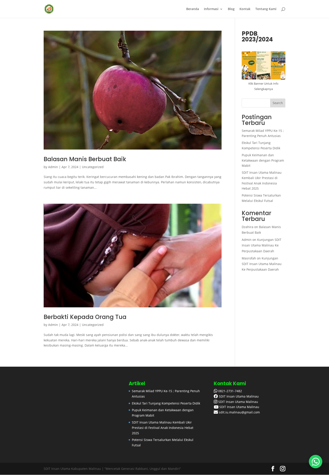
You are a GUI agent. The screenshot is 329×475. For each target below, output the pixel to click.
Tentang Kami (265, 9)
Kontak (244, 9)
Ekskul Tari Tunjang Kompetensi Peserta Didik (166, 403)
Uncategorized (93, 167)
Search (278, 103)
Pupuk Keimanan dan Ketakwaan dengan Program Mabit (263, 160)
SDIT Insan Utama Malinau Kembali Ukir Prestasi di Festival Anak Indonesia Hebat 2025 (162, 427)
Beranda (192, 9)
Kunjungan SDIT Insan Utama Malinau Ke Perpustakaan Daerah (261, 245)
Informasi (211, 9)
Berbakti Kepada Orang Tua (85, 317)
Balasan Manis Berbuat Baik (85, 159)
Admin (53, 167)
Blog (231, 9)
